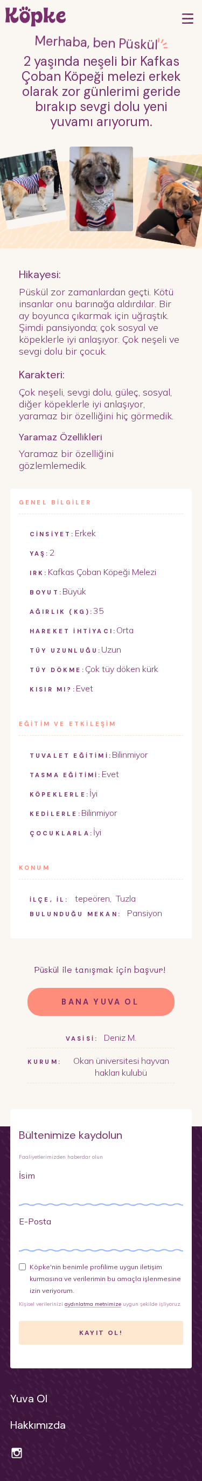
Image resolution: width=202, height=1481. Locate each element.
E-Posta (35, 1221)
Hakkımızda (38, 1425)
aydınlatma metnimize (93, 1303)
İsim (27, 1175)
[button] (187, 18)
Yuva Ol (28, 1399)
